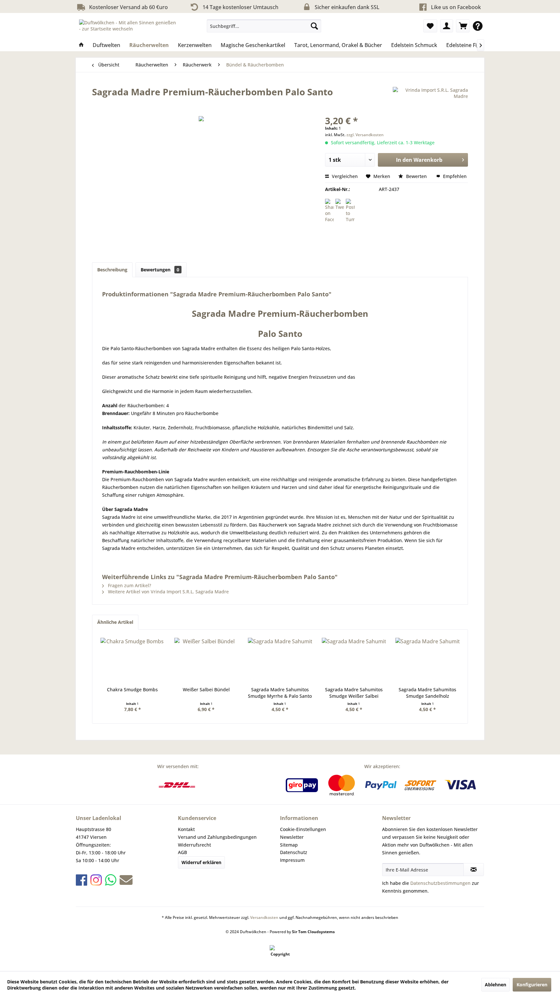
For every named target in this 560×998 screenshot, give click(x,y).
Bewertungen (160, 270)
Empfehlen (454, 176)
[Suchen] (314, 25)
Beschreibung (112, 270)
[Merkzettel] (430, 25)
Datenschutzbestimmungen (440, 883)
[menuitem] (264, 25)
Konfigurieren (532, 984)
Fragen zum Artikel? (129, 585)
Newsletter (292, 837)
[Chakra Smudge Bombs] (132, 660)
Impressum (292, 860)
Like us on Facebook (456, 7)
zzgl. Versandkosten (365, 134)
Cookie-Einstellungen (303, 829)
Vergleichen (344, 176)
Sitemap (289, 845)
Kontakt (186, 829)
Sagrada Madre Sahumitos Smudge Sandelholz (427, 692)
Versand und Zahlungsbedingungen (217, 837)
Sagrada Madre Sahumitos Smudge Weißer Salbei (354, 692)
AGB (182, 852)
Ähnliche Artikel (115, 622)
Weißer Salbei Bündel (206, 689)
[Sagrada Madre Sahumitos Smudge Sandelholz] (427, 660)
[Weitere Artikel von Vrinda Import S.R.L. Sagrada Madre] (430, 98)
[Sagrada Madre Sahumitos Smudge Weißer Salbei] (354, 660)
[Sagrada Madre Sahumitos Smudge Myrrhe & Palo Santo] (280, 660)
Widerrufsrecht (194, 845)
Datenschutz (293, 852)
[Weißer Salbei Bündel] (206, 660)
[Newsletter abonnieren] (473, 869)
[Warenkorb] (463, 25)
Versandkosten (264, 917)
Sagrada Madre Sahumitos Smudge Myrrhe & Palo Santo (280, 692)
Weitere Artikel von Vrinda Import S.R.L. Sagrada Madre (168, 591)
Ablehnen (495, 984)
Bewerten (416, 176)
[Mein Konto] (446, 25)
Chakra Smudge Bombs (132, 689)
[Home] (81, 45)
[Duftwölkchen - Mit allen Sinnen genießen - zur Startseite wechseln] (128, 27)
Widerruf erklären (201, 862)
